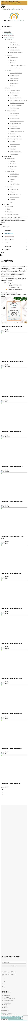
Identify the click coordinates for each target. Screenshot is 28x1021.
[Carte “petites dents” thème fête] (14, 755)
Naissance (13, 63)
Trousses (12, 133)
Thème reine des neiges (16, 220)
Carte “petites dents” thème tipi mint (12, 466)
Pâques (12, 192)
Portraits (12, 42)
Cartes (9, 70)
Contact (9, 211)
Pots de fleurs (14, 154)
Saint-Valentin (14, 189)
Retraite (12, 199)
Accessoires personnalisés (14, 139)
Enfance (9, 55)
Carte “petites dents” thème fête (11, 783)
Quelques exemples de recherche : (10, 219)
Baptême (13, 60)
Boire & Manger (11, 110)
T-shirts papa (14, 95)
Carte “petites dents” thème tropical (12, 678)
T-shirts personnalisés (13, 90)
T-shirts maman (14, 93)
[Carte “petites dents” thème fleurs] (14, 545)
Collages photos (15, 50)
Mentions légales (9, 1000)
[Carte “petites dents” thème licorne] (14, 685)
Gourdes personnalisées (17, 121)
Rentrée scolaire (16, 3)
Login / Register (8, 26)
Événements (7, 156)
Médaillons (13, 149)
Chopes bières (14, 116)
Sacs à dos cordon (15, 136)
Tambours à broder (15, 151)
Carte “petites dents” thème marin (11, 748)
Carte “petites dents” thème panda (11, 643)
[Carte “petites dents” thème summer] (14, 473)
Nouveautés (7, 32)
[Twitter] (4, 981)
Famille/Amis (13, 47)
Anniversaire (13, 166)
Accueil (2, 283)
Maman (12, 179)
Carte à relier (14, 80)
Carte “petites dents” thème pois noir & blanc (12, 537)
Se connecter (5, 1010)
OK (21, 1018)
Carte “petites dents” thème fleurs (11, 573)
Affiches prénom (15, 68)
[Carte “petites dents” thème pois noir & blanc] (14, 508)
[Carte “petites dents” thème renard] (14, 580)
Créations (6, 88)
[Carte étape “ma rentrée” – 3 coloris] (14, 323)
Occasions (10, 187)
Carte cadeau (14, 83)
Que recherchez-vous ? (7, 217)
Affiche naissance (5, 220)
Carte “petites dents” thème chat (11, 431)
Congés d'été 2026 (13, 1)
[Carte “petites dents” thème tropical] (14, 650)
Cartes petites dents (16, 73)
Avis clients (10, 206)
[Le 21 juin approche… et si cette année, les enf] (7, 921)
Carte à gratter (14, 78)
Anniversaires (14, 57)
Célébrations (11, 158)
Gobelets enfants (15, 118)
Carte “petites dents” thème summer (12, 501)
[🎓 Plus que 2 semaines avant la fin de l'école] (20, 868)
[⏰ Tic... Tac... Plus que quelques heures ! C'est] (7, 860)
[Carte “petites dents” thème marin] (14, 720)
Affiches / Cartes (9, 37)
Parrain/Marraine (14, 184)
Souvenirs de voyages (16, 52)
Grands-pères (14, 176)
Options (12, 86)
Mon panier (8, 1003)
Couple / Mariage (15, 45)
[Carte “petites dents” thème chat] (14, 403)
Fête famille (10, 171)
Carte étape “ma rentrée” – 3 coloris (11, 326)
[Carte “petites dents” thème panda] (14, 615)
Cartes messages (13, 278)
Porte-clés (13, 146)
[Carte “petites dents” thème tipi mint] (14, 438)
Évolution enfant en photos (17, 65)
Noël (11, 202)
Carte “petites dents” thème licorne (11, 713)
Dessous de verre (15, 144)
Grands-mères (14, 174)
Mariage (12, 161)
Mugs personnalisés (15, 123)
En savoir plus (4, 1019)
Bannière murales (15, 128)
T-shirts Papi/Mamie (16, 98)
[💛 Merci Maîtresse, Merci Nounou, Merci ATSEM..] (20, 910)
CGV (6, 1007)
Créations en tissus (12, 126)
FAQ (6, 1006)
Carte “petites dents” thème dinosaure (12, 396)
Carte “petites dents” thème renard (11, 608)
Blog (8, 209)
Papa (11, 181)
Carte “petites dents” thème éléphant (12, 361)
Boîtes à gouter (14, 113)
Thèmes (9, 39)
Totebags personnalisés (17, 131)
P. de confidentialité (9, 999)
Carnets (12, 141)
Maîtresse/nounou (9, 36)
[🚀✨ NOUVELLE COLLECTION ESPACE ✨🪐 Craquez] (20, 825)
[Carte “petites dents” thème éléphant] (14, 333)
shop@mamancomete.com (8, 974)
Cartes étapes (14, 75)
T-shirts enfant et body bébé (18, 100)
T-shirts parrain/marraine (17, 103)
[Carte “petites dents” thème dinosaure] (14, 368)
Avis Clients (8, 995)
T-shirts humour (14, 108)
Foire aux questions (12, 214)
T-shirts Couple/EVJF (16, 105)
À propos (6, 204)
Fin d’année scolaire (15, 194)
